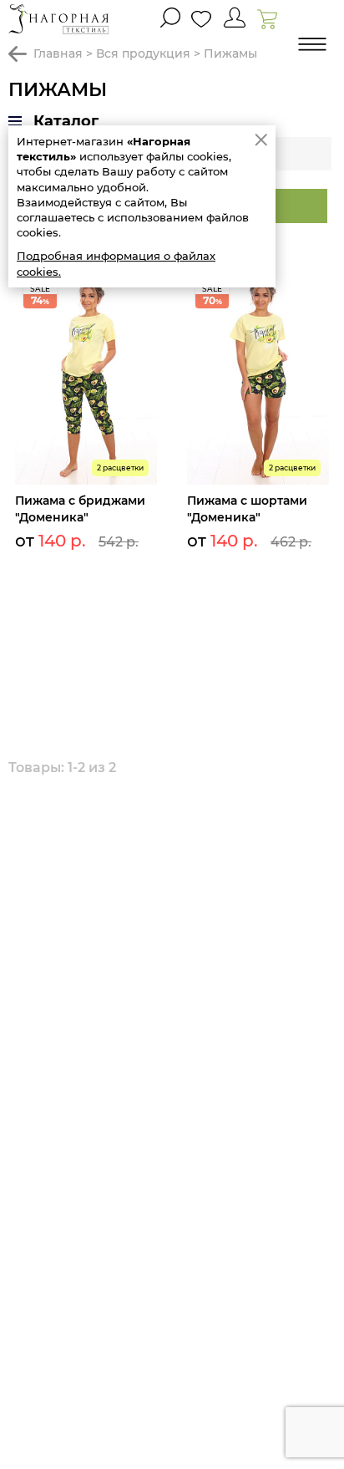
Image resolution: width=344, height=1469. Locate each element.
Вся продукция (143, 53)
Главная (58, 53)
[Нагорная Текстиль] (58, 19)
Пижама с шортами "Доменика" (247, 509)
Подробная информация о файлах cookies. (116, 263)
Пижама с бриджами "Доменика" (80, 509)
